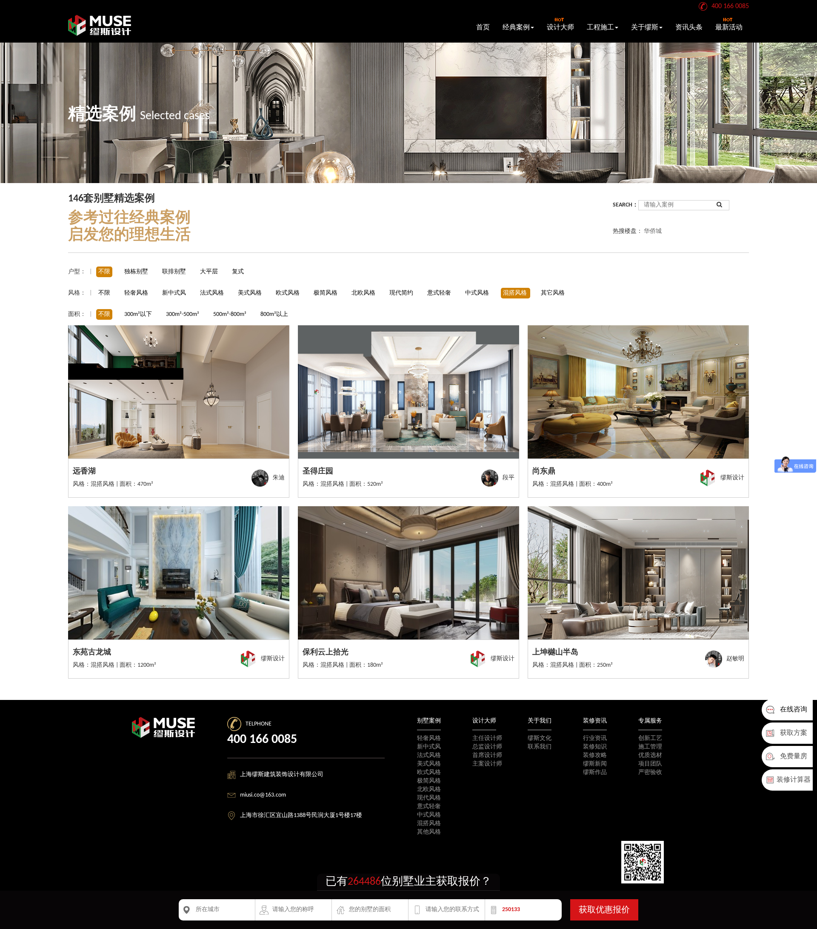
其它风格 (553, 293)
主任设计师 (487, 738)
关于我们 (539, 721)
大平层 (209, 272)
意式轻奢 (439, 293)
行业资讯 (595, 738)
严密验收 (650, 772)
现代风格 (429, 798)
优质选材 (650, 755)
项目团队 (650, 764)
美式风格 (250, 293)
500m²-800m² (229, 314)
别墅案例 (429, 721)
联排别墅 (174, 272)
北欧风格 (364, 293)
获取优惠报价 (604, 910)
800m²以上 (274, 314)
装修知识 (595, 747)
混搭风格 (515, 293)
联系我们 (539, 747)
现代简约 (401, 293)
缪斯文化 (539, 738)
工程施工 (600, 27)
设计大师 (560, 27)
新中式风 (174, 293)
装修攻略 (595, 755)
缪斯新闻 (595, 764)
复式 (238, 272)
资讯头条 (689, 27)
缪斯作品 (595, 772)
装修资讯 (595, 721)
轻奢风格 (136, 293)
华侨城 (653, 231)
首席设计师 (487, 755)
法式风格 (212, 293)
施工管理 (650, 747)
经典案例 (516, 27)
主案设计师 (487, 764)
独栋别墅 (136, 272)
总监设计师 (487, 747)
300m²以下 (138, 314)
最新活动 (729, 27)
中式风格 (477, 293)
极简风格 (326, 293)
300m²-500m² (182, 314)
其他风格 (429, 832)
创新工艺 (650, 738)
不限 (104, 272)
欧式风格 (288, 293)
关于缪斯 (644, 27)
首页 (483, 27)
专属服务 (650, 721)
